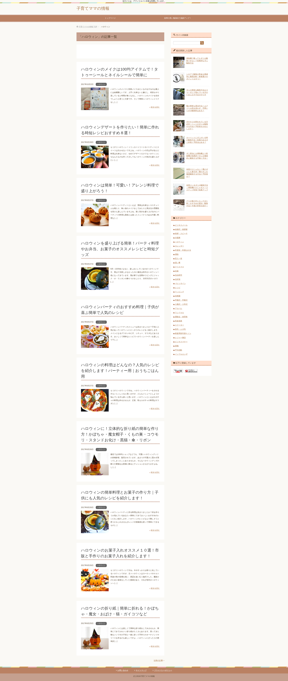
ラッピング (179, 292)
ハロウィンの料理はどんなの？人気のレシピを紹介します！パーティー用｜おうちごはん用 (120, 370)
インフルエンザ (181, 354)
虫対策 (177, 279)
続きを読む (155, 107)
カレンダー (179, 246)
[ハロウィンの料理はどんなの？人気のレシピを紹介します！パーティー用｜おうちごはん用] (95, 410)
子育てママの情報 (92, 8)
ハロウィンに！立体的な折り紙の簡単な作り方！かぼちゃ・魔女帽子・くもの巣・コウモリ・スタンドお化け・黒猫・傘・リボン (120, 434)
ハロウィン (101, 84)
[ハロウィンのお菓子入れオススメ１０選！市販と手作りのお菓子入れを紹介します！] (95, 589)
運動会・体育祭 (181, 317)
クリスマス (179, 267)
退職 (177, 346)
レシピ (177, 288)
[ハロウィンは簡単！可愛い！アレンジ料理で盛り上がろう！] (95, 224)
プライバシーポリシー (163, 670)
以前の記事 (158, 660)
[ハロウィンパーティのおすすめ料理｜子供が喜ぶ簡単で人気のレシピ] (95, 346)
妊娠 (177, 271)
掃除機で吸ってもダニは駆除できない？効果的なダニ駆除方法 (197, 60)
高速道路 (178, 321)
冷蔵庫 (177, 238)
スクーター (179, 325)
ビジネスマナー (181, 342)
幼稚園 (177, 296)
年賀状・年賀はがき (183, 250)
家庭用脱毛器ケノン (183, 333)
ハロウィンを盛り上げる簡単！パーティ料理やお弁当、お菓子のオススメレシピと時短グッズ (120, 249)
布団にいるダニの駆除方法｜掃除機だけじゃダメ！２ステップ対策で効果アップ (197, 187)
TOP (88, 27)
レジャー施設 (180, 338)
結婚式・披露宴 (181, 229)
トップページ (110, 18)
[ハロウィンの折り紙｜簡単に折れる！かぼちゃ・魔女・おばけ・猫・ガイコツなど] (95, 647)
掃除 (177, 254)
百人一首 (178, 258)
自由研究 (178, 275)
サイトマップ (141, 670)
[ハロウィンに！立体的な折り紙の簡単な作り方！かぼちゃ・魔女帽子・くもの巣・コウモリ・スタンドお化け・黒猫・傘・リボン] (95, 474)
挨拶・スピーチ (181, 233)
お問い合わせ (122, 670)
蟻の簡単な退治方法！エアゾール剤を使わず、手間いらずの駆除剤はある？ (197, 108)
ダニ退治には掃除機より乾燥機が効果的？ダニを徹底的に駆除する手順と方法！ (197, 156)
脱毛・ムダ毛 (180, 329)
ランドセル (179, 313)
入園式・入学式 (181, 304)
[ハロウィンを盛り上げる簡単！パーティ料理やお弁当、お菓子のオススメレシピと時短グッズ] (95, 288)
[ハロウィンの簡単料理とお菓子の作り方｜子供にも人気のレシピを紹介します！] (95, 532)
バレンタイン (180, 283)
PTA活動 (178, 350)
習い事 (177, 263)
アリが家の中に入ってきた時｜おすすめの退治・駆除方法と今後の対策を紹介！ (197, 203)
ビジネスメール (181, 225)
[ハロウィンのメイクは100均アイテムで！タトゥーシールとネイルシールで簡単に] (95, 108)
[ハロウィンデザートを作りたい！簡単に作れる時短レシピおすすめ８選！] (95, 166)
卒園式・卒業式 (181, 300)
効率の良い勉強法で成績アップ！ (177, 18)
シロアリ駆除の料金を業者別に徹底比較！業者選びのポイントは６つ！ (197, 76)
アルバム (178, 308)
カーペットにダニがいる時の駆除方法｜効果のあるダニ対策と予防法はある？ (197, 140)
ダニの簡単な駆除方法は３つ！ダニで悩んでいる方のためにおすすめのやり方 (197, 92)
